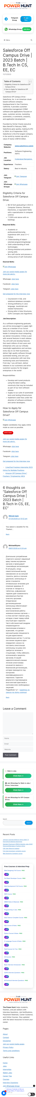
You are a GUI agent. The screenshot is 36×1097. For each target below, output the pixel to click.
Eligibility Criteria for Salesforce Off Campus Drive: (17, 86)
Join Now (27, 29)
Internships (7, 1069)
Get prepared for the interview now (16, 294)
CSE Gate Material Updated (11, 848)
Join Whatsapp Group (11, 1086)
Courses (6, 1079)
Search (5, 819)
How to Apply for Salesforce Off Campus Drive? (16, 90)
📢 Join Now (26, 19)
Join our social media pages (13, 1044)
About (5, 1034)
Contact (6, 1037)
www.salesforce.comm (24, 146)
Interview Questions (10, 1083)
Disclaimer (7, 1041)
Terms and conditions (11, 1051)
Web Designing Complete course (12, 853)
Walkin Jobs (7, 1073)
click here (15, 279)
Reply (7, 534)
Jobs (5, 1066)
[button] (31, 40)
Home (5, 1063)
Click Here (17, 776)
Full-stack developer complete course (14, 851)
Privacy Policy (8, 1047)
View (6, 874)
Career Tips (7, 1076)
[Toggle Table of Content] (29, 81)
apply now (8, 432)
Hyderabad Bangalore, (24, 159)
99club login (14, 516)
